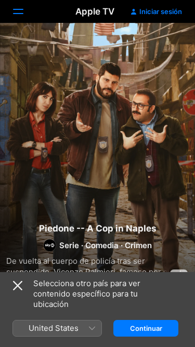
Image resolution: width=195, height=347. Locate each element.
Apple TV (94, 11)
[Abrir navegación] (24, 11)
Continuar (146, 328)
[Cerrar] (17, 285)
